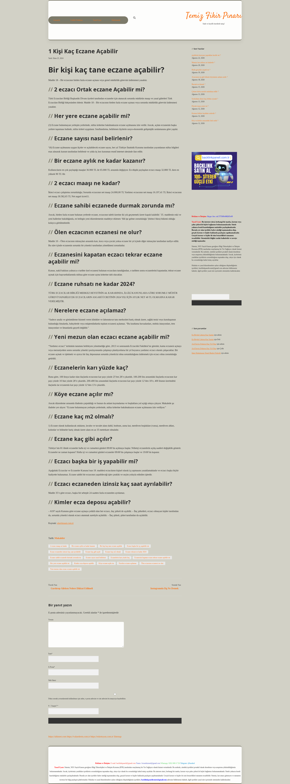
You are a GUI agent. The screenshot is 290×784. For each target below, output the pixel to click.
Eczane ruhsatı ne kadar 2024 (136, 552)
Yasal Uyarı (97, 20)
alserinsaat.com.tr (65, 523)
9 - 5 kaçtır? (53, 706)
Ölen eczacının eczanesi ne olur (152, 563)
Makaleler (60, 538)
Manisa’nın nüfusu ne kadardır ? (203, 62)
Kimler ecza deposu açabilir (84, 563)
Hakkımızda (116, 20)
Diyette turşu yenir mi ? (200, 106)
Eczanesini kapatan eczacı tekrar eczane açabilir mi (152, 558)
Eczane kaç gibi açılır (92, 552)
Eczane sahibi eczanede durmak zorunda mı (65, 558)
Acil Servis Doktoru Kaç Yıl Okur (204, 344)
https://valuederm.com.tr (78, 736)
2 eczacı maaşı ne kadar (58, 546)
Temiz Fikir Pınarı (214, 15)
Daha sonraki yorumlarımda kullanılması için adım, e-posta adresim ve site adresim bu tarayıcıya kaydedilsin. (87, 699)
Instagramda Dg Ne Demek (164, 588)
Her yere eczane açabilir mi (59, 563)
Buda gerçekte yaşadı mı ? (201, 70)
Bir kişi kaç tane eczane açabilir (111, 546)
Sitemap (117, 736)
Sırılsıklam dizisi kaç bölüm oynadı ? (205, 99)
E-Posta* (51, 667)
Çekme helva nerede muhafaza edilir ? (205, 92)
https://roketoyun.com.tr (101, 736)
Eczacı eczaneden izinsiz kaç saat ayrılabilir (65, 552)
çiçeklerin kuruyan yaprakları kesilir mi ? (206, 55)
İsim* (50, 654)
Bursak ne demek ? (198, 84)
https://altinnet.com (57, 736)
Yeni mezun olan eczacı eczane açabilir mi (65, 569)
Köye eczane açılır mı (106, 563)
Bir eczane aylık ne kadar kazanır (83, 546)
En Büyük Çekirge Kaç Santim (203, 335)
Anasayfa (56, 20)
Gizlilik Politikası (76, 20)
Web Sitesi (52, 680)
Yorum (50, 620)
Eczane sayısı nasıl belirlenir (96, 558)
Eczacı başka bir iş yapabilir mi (138, 546)
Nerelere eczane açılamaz (127, 563)
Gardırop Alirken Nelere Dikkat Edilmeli (72, 588)
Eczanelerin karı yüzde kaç (120, 558)
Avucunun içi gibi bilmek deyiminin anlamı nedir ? (210, 77)
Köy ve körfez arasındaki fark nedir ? (205, 121)
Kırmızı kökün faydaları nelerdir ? (204, 113)
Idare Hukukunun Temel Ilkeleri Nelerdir (206, 353)
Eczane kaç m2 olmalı (113, 552)
